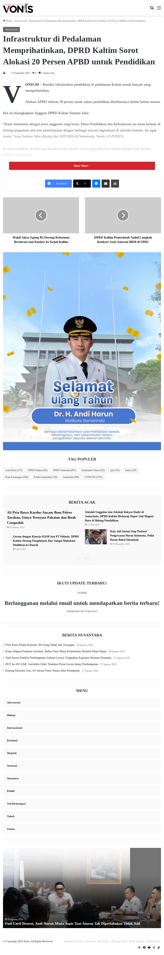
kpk (115, 470)
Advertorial (20, 20)
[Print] (115, 184)
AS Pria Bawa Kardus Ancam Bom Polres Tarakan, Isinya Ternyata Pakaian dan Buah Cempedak (41, 517)
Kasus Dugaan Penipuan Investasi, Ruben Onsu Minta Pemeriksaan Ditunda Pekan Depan (55, 651)
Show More (81, 165)
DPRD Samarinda (64, 470)
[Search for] (152, 9)
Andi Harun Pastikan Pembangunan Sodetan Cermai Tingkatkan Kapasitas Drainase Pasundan (58, 657)
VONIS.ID (93, 477)
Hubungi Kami (119, 941)
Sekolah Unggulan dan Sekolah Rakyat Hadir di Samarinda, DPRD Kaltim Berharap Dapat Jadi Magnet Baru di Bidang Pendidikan (119, 516)
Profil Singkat (136, 941)
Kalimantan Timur (93, 470)
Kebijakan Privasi (73, 941)
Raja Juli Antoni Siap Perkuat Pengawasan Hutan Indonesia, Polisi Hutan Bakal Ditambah (132, 535)
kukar (130, 470)
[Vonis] (18, 8)
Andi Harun (13, 470)
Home (8, 20)
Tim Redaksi (153, 941)
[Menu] (159, 9)
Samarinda (71, 477)
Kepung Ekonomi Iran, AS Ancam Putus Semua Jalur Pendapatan (42, 670)
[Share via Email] (106, 184)
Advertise (90, 941)
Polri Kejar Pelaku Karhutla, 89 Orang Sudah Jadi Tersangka (39, 644)
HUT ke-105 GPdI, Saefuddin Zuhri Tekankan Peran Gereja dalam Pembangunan (51, 664)
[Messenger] (96, 184)
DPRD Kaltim (37, 470)
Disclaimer (103, 941)
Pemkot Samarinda (45, 477)
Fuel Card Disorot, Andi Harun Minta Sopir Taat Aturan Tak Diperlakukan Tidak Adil (72, 923)
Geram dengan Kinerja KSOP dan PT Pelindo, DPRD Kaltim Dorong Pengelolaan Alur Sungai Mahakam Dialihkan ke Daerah (46, 541)
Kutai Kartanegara (16, 477)
